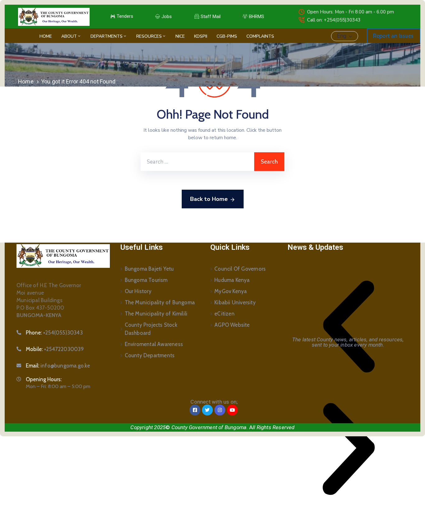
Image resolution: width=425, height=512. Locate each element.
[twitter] (207, 410)
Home (46, 36)
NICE (180, 36)
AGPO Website (232, 325)
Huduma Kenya (232, 280)
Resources (149, 36)
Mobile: (55, 349)
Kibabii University (235, 302)
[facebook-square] (194, 410)
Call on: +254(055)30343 (334, 20)
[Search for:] (197, 161)
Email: (58, 366)
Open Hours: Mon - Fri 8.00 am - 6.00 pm (350, 12)
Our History (138, 291)
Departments (107, 36)
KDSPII (200, 36)
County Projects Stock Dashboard (151, 329)
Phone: (54, 332)
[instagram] (219, 410)
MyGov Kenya (230, 291)
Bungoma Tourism (146, 280)
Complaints (260, 36)
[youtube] (232, 410)
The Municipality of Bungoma (160, 302)
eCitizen (224, 314)
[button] (348, 326)
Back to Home (209, 199)
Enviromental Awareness (154, 344)
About (69, 36)
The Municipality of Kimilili (156, 314)
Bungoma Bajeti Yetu (149, 269)
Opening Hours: (44, 379)
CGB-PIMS (227, 36)
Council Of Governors (240, 269)
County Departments (150, 355)
